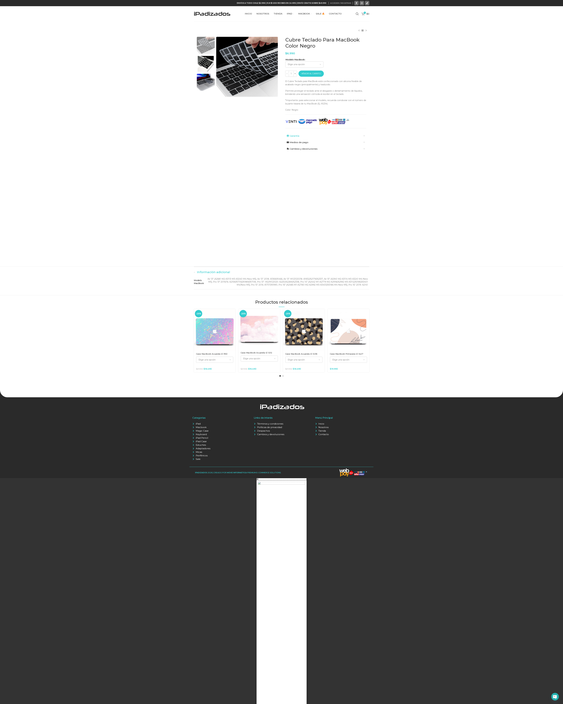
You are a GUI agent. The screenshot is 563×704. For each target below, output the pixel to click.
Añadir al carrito (311, 73)
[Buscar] (357, 14)
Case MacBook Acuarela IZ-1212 (256, 352)
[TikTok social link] (367, 3)
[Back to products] (362, 30)
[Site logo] (212, 13)
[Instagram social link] (362, 3)
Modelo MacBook (295, 59)
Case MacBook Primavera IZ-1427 (346, 354)
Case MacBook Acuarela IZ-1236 (301, 354)
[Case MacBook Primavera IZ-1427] (348, 330)
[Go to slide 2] (283, 376)
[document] (281, 591)
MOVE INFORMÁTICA (237, 472)
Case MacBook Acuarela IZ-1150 (211, 354)
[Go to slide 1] (280, 376)
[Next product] (366, 30)
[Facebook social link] (356, 3)
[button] (282, 479)
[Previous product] (359, 30)
